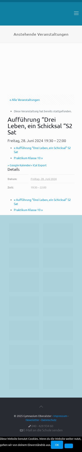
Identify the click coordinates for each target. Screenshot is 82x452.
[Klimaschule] (58, 258)
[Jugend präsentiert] (24, 258)
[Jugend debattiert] (58, 233)
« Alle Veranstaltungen (25, 99)
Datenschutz (48, 420)
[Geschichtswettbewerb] (58, 355)
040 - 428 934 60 (42, 426)
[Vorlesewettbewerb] (58, 330)
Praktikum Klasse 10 (28, 158)
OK (57, 445)
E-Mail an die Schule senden (43, 430)
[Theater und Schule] (58, 306)
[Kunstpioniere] (24, 355)
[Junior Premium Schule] (58, 282)
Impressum (60, 416)
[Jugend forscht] (24, 379)
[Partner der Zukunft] (58, 379)
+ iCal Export (38, 165)
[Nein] (69, 446)
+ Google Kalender (19, 165)
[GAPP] (24, 330)
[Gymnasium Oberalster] (41, 15)
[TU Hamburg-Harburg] (24, 306)
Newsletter (32, 420)
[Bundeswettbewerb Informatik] (24, 233)
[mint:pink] (24, 282)
